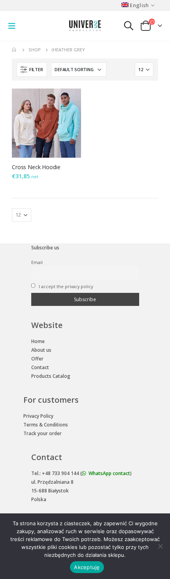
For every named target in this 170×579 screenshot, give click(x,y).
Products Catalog (50, 376)
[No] (160, 546)
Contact (40, 367)
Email (37, 262)
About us (41, 350)
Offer (37, 358)
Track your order (42, 433)
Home (38, 341)
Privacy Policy (38, 416)
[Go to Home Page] (14, 50)
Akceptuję (87, 567)
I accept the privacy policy (65, 286)
